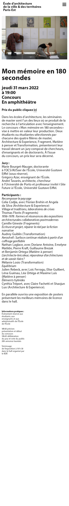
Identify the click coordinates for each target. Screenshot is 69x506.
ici (35, 110)
